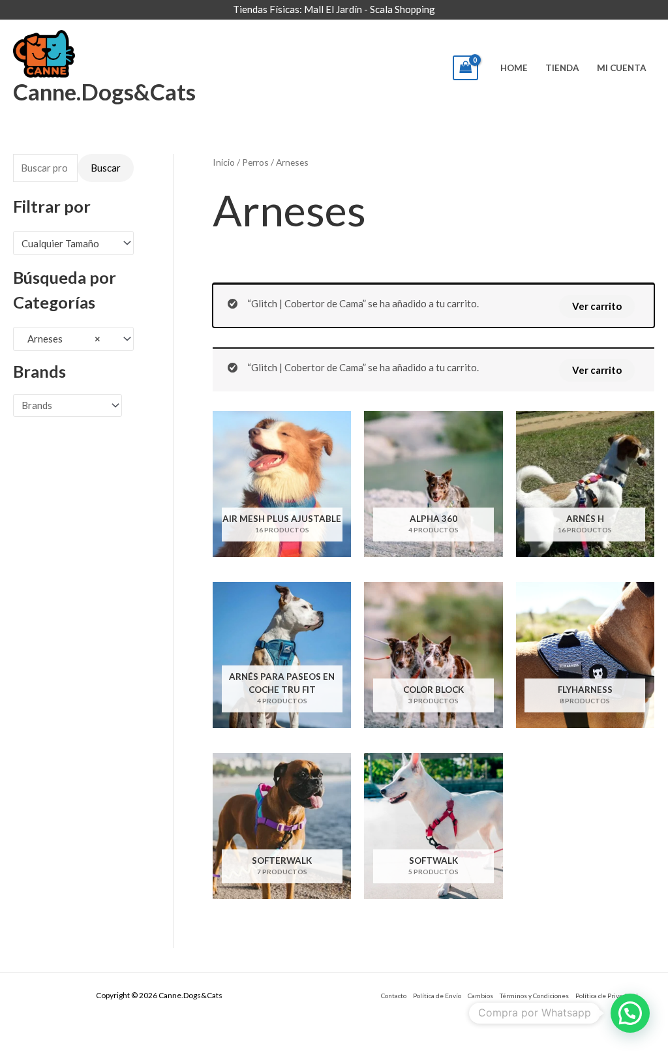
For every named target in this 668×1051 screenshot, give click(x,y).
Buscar (106, 168)
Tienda (562, 68)
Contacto (393, 995)
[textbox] (68, 243)
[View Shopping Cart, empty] (466, 67)
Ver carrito (597, 306)
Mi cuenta (621, 68)
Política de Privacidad (606, 995)
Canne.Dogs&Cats (104, 91)
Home (514, 68)
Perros (255, 162)
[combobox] (73, 243)
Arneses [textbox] (61, 338)
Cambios (480, 995)
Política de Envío (437, 995)
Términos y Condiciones (534, 995)
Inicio (224, 162)
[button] (630, 1013)
